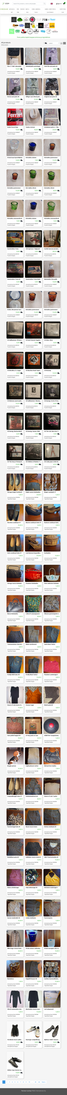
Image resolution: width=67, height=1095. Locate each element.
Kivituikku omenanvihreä (14, 218)
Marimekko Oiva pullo (50, 279)
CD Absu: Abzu (48, 340)
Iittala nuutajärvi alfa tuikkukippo (52, 948)
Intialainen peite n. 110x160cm (52, 127)
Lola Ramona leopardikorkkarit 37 (33, 553)
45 (35, 1082)
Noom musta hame (31, 827)
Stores (2, 9)
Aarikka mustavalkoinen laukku (52, 979)
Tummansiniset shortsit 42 (15, 644)
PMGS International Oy (39, 1091)
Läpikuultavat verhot (32, 766)
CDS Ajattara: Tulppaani (33, 249)
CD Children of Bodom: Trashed (33, 461)
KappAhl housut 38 (31, 979)
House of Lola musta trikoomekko (15, 705)
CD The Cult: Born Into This (52, 431)
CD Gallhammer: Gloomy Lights (33, 401)
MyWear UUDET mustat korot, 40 (52, 1039)
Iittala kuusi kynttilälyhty (14, 157)
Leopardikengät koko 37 (14, 796)
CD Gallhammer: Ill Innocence (15, 340)
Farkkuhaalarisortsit (32, 796)
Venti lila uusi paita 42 (50, 66)
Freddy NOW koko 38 (13, 674)
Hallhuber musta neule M (33, 857)
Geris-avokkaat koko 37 (14, 553)
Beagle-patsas (11, 766)
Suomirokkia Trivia (12, 249)
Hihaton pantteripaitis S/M (52, 614)
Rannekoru (10, 979)
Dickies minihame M (50, 827)
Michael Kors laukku (50, 766)
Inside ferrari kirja (12, 127)
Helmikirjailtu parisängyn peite (33, 66)
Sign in (59, 3)
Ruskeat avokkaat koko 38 (52, 522)
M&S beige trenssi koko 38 (15, 948)
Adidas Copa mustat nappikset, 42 (15, 1070)
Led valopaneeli (49, 1009)
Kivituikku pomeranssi (50, 157)
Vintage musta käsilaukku (15, 583)
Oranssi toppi (30, 705)
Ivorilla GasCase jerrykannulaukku (52, 249)
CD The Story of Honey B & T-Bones (15, 461)
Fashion (22, 9)
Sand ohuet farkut (49, 644)
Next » (44, 1082)
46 (39, 1082)
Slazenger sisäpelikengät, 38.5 (33, 1039)
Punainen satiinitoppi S (51, 674)
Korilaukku (47, 553)
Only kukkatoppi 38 (31, 887)
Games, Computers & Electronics (50, 10)
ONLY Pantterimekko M (51, 857)
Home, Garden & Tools (36, 10)
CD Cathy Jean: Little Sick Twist (52, 461)
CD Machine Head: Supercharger (33, 370)
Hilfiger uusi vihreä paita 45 (33, 96)
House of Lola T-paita (50, 796)
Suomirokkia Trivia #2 (13, 279)
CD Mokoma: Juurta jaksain (15, 401)
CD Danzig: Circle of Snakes (52, 401)
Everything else (63, 10)
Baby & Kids (27, 10)
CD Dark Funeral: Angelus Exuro (33, 340)
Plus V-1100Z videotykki (14, 66)
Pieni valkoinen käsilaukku (52, 583)
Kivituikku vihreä (49, 188)
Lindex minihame (31, 918)
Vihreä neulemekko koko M (15, 1009)
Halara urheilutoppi (13, 887)
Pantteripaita (48, 918)
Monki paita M (48, 705)
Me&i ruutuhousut (31, 644)
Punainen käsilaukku (32, 583)
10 (29, 1082)
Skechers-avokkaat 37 (14, 522)
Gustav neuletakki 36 (13, 918)
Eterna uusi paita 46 (13, 96)
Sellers (6, 9)
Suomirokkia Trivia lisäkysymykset (33, 279)
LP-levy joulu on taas (32, 735)
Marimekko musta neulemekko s (33, 1009)
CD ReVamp (47, 370)
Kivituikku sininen (31, 157)
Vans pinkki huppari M (13, 735)
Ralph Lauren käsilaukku (33, 492)
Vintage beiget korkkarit (14, 492)
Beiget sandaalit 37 (50, 492)
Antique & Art (12, 10)
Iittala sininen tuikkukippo (33, 948)
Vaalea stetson (30, 127)
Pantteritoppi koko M (13, 827)
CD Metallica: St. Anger (14, 370)
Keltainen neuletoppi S (51, 887)
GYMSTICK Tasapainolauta (52, 735)
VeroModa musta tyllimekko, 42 (15, 1039)
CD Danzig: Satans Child (33, 431)
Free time (18, 10)
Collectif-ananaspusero (33, 614)
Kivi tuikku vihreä (31, 188)
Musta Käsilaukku (12, 614)
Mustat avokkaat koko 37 (33, 522)
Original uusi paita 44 (50, 96)
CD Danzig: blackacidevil (14, 431)
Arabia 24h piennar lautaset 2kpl (15, 309)
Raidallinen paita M (13, 857)
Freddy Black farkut (31, 674)
